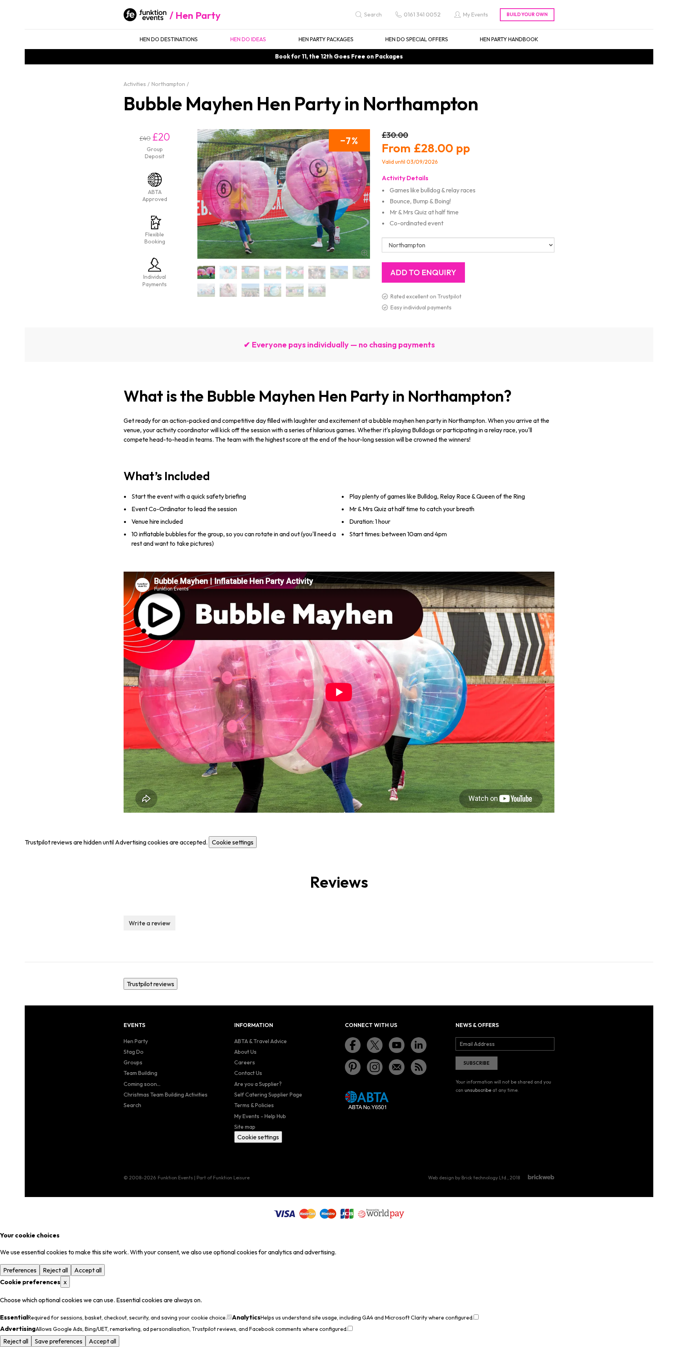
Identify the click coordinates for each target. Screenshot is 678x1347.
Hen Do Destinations (169, 39)
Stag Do (134, 1051)
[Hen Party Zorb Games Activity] (250, 290)
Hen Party (198, 15)
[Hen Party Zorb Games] (206, 290)
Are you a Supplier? (258, 1083)
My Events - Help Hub (260, 1116)
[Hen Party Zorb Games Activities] (228, 290)
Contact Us (248, 1073)
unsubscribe (478, 1090)
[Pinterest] (353, 1067)
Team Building (140, 1073)
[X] (375, 1045)
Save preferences (58, 1341)
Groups (133, 1062)
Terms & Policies (254, 1105)
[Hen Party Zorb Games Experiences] (317, 290)
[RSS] (419, 1067)
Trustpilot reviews (150, 984)
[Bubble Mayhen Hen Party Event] (273, 272)
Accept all (88, 1270)
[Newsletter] (397, 1067)
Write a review (149, 923)
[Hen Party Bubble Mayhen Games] (339, 272)
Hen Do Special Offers (416, 39)
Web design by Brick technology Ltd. (467, 1178)
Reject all (55, 1270)
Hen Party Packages (326, 39)
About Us (245, 1051)
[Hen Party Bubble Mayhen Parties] (361, 272)
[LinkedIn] (419, 1045)
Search (132, 1105)
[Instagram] (375, 1067)
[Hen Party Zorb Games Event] (273, 290)
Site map (244, 1126)
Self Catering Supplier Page (268, 1094)
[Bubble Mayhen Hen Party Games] (295, 272)
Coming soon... (142, 1083)
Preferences (19, 1270)
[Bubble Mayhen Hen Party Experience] (228, 272)
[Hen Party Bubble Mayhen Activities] (317, 272)
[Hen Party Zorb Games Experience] (295, 290)
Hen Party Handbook (509, 39)
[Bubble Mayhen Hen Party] (206, 272)
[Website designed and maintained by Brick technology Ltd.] (541, 1177)
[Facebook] (353, 1045)
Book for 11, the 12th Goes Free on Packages (339, 56)
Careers (244, 1062)
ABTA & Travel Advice (260, 1041)
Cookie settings (232, 842)
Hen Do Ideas (248, 39)
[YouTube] (397, 1045)
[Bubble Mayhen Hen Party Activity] (250, 272)
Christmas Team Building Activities (166, 1094)
